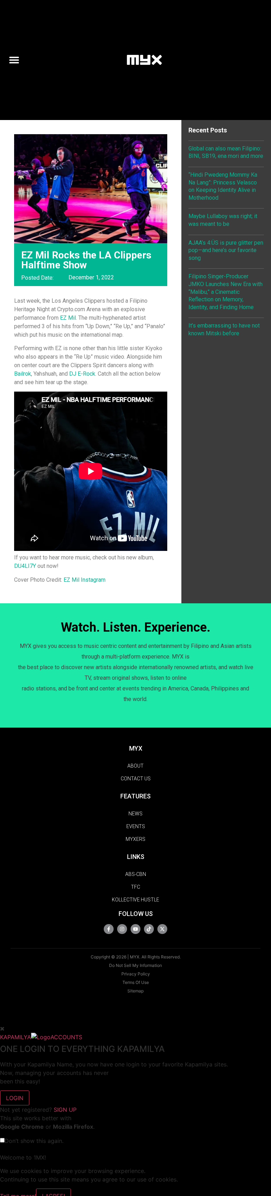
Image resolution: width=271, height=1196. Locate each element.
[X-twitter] (162, 929)
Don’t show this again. (34, 1141)
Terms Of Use (135, 982)
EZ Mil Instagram (85, 579)
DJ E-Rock (82, 373)
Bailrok (22, 373)
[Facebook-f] (109, 929)
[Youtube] (135, 929)
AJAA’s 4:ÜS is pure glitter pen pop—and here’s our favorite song (225, 250)
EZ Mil (68, 317)
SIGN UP (65, 1109)
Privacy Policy (135, 973)
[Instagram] (122, 929)
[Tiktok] (149, 929)
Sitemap (135, 990)
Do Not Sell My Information (135, 965)
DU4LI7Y (25, 566)
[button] (17, 60)
